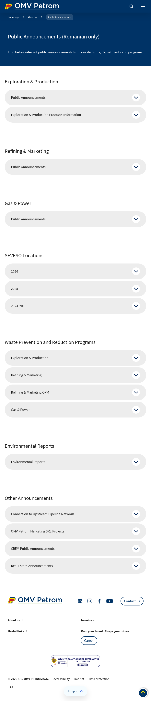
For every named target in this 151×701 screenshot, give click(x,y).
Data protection (99, 679)
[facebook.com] (99, 601)
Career (89, 640)
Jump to (72, 691)
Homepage (13, 17)
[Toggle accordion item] (136, 97)
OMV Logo (11, 5)
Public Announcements (59, 17)
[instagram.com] (89, 601)
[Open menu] (143, 6)
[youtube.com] (109, 601)
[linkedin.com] (80, 601)
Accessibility (61, 679)
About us (32, 17)
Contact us (132, 601)
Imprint (79, 679)
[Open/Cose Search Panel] (131, 6)
